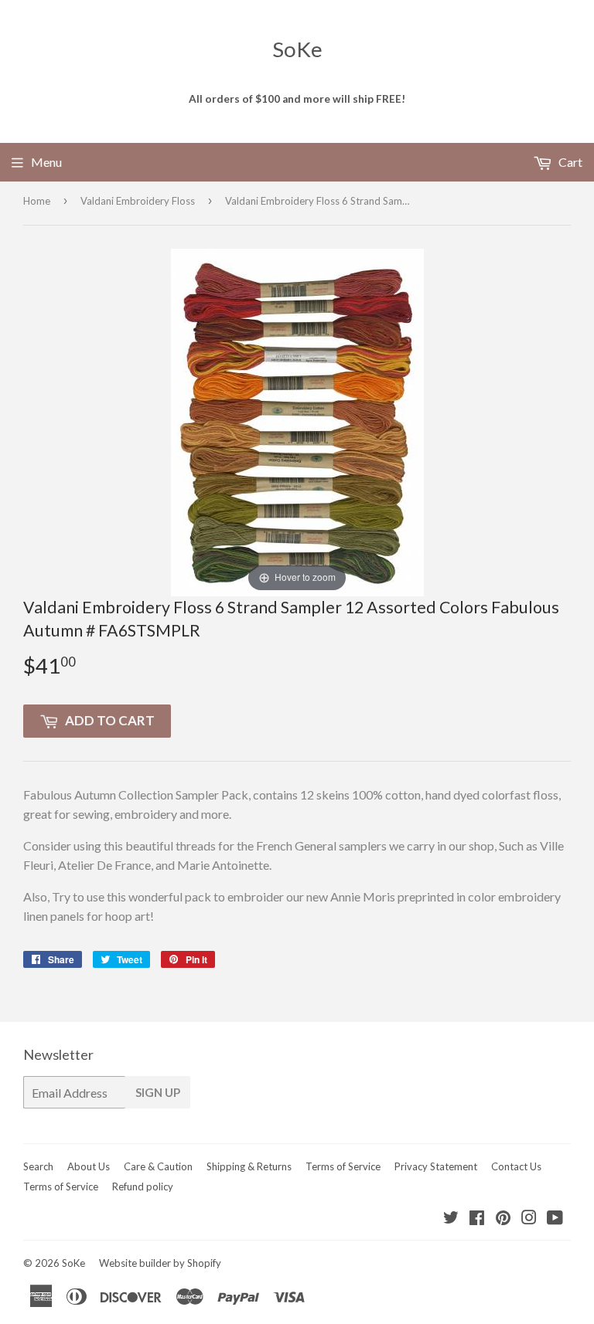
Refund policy (142, 1186)
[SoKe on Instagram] (529, 1218)
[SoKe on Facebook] (477, 1218)
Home (36, 201)
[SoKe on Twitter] (451, 1218)
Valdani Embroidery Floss (137, 201)
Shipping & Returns (249, 1166)
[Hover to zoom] (297, 420)
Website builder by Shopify (160, 1263)
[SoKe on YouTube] (555, 1218)
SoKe (297, 49)
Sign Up (157, 1092)
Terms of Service (343, 1166)
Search (38, 1166)
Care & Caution (158, 1166)
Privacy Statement (435, 1166)
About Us (88, 1166)
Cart (569, 161)
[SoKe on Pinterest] (503, 1218)
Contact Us (516, 1166)
